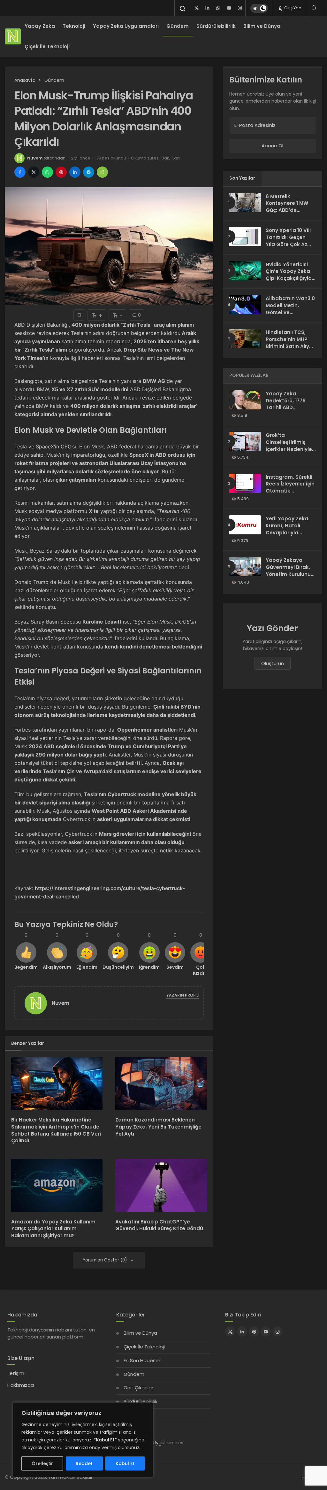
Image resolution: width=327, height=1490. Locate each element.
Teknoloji (74, 26)
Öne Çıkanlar (138, 1387)
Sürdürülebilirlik (216, 26)
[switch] (259, 8)
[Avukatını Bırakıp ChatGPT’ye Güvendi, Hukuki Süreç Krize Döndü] (161, 1185)
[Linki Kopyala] (102, 172)
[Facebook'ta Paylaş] (20, 172)
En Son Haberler (142, 1360)
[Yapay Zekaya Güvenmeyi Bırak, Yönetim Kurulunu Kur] (245, 566)
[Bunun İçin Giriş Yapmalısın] (79, 315)
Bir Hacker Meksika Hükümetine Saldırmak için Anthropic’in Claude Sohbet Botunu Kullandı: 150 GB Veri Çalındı (56, 1130)
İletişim (15, 1373)
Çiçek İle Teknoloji (144, 1346)
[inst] (239, 8)
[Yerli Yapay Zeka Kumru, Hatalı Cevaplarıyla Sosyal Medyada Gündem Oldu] (245, 524)
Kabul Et (125, 1463)
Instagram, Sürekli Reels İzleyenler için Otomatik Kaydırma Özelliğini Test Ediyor (290, 491)
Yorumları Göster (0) (105, 1260)
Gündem (177, 26)
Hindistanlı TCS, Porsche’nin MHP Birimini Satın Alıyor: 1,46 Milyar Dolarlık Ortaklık (291, 346)
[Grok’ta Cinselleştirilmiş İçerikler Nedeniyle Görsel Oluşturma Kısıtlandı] (245, 441)
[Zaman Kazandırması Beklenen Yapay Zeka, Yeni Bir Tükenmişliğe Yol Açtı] (161, 1083)
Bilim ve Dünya (261, 26)
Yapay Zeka (40, 26)
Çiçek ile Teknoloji (47, 46)
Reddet (84, 1463)
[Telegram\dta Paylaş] (88, 172)
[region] (83, 1439)
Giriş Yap (292, 8)
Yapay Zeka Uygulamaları (126, 26)
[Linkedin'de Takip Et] (242, 1331)
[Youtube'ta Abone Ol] (266, 1331)
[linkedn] (207, 8)
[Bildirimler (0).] (314, 8)
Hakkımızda (20, 1385)
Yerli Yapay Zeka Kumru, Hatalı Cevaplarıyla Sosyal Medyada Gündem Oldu (287, 532)
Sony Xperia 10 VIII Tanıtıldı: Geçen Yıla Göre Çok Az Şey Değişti (288, 240)
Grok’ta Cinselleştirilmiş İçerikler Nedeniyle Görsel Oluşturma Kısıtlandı (289, 449)
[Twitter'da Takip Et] (230, 1331)
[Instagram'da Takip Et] (277, 1331)
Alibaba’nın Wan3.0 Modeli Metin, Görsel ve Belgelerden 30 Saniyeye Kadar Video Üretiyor (290, 316)
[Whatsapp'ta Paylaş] (47, 172)
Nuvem (35, 158)
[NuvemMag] (13, 36)
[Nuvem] (38, 1003)
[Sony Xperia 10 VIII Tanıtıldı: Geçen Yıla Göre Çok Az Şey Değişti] (245, 236)
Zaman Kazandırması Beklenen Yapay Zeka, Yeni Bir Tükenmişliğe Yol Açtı (158, 1126)
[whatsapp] (218, 8)
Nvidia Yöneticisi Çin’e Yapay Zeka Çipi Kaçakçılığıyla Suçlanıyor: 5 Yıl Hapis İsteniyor (289, 278)
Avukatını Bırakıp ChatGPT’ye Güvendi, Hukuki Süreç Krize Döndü (159, 1225)
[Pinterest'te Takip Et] (254, 1331)
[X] (196, 8)
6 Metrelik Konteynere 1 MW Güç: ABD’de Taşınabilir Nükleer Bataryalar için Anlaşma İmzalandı (290, 214)
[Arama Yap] (183, 8)
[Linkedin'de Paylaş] (74, 172)
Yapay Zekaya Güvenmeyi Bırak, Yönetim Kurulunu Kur (288, 571)
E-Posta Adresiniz (255, 125)
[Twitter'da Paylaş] (33, 172)
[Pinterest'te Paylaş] (61, 172)
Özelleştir (42, 1463)
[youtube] (229, 8)
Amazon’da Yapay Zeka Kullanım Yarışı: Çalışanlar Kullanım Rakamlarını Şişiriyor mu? (53, 1228)
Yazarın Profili (182, 995)
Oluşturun (272, 663)
